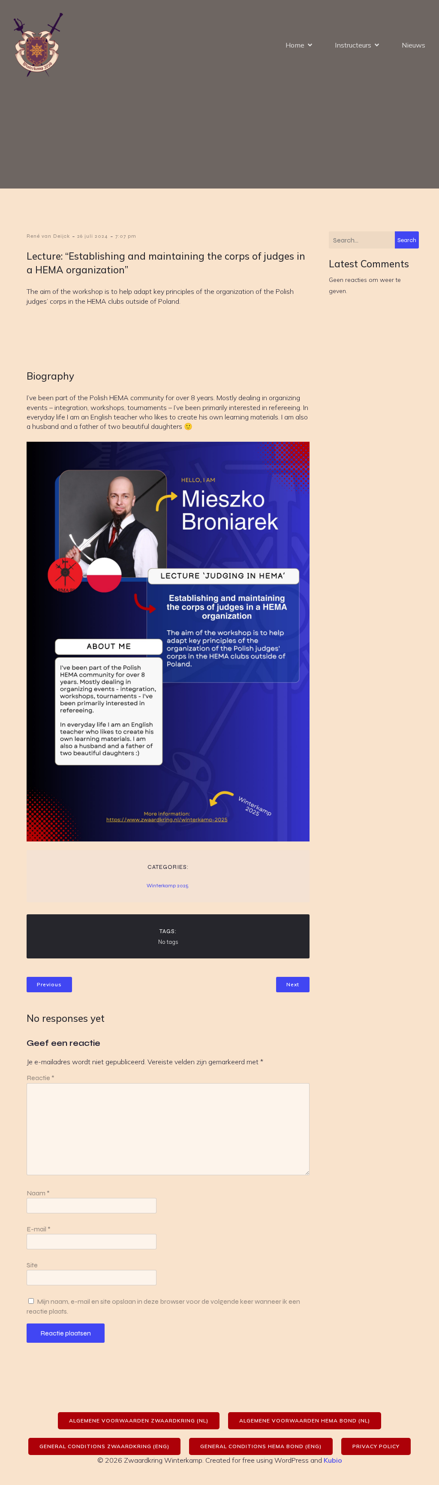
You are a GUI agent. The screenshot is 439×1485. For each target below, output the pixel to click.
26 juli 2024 (92, 236)
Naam (38, 1193)
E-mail (39, 1229)
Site (32, 1265)
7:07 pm (125, 236)
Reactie (40, 1078)
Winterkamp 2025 (168, 886)
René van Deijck (48, 236)
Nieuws (413, 45)
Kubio (333, 1460)
